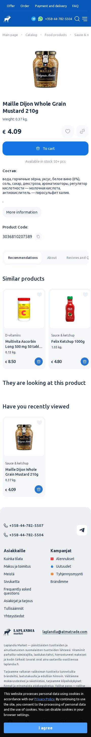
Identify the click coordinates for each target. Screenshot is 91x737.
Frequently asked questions (17, 591)
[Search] (77, 18)
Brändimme (59, 582)
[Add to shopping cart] (85, 361)
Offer (11, 6)
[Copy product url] (82, 131)
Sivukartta (11, 582)
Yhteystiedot (14, 616)
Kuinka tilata (13, 559)
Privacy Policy (44, 699)
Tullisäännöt (14, 608)
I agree (46, 728)
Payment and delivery (51, 6)
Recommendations (23, 257)
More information (21, 212)
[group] (24, 329)
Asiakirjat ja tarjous (18, 601)
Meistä (9, 574)
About (52, 257)
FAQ (75, 6)
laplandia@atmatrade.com (64, 632)
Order (24, 6)
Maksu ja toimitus (17, 566)
